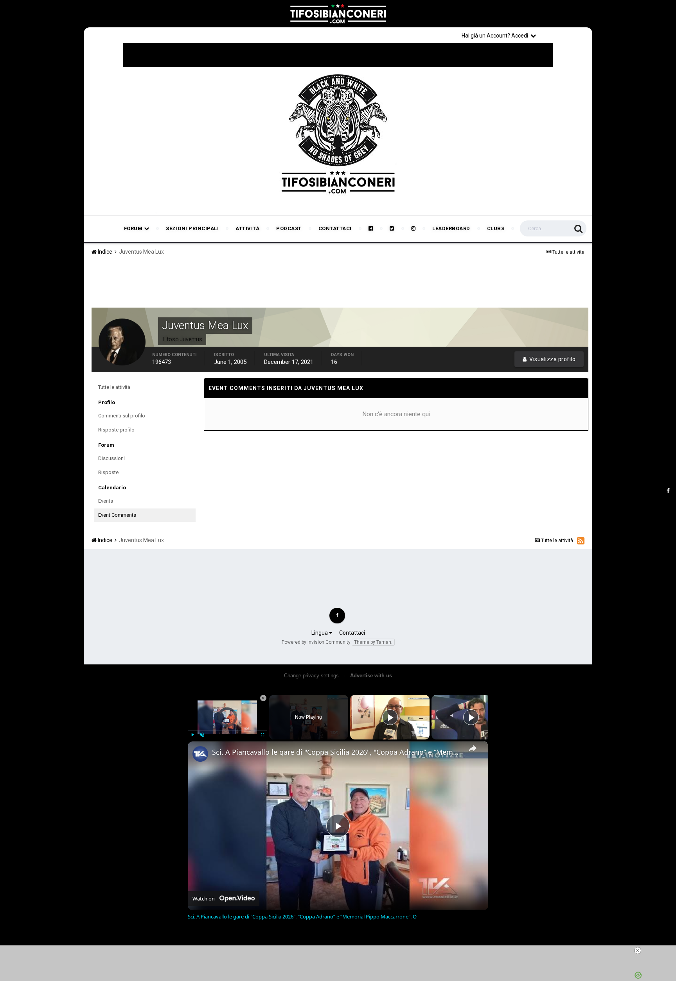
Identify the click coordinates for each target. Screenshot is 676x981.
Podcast (289, 228)
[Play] (192, 734)
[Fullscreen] (262, 734)
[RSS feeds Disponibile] (580, 540)
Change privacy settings (311, 675)
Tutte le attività (114, 387)
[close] (637, 950)
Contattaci (335, 228)
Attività (247, 228)
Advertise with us (371, 675)
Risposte (108, 472)
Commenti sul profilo (121, 416)
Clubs (496, 228)
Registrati (566, 35)
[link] (200, 754)
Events (105, 501)
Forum (134, 228)
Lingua (320, 633)
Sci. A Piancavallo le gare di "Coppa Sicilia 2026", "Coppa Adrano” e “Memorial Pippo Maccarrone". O (337, 751)
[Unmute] (202, 734)
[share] (473, 748)
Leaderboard (451, 228)
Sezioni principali (192, 228)
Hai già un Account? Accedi (496, 35)
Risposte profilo (116, 430)
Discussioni (111, 458)
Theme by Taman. (373, 642)
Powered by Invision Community (316, 642)
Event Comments (117, 515)
